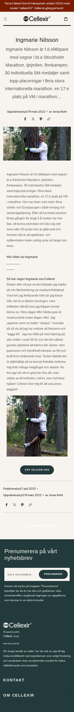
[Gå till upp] (68, 706)
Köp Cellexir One (37, 469)
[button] (5, 19)
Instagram (13, 262)
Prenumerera (53, 574)
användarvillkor (13, 595)
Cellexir (7, 636)
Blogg (11, 268)
